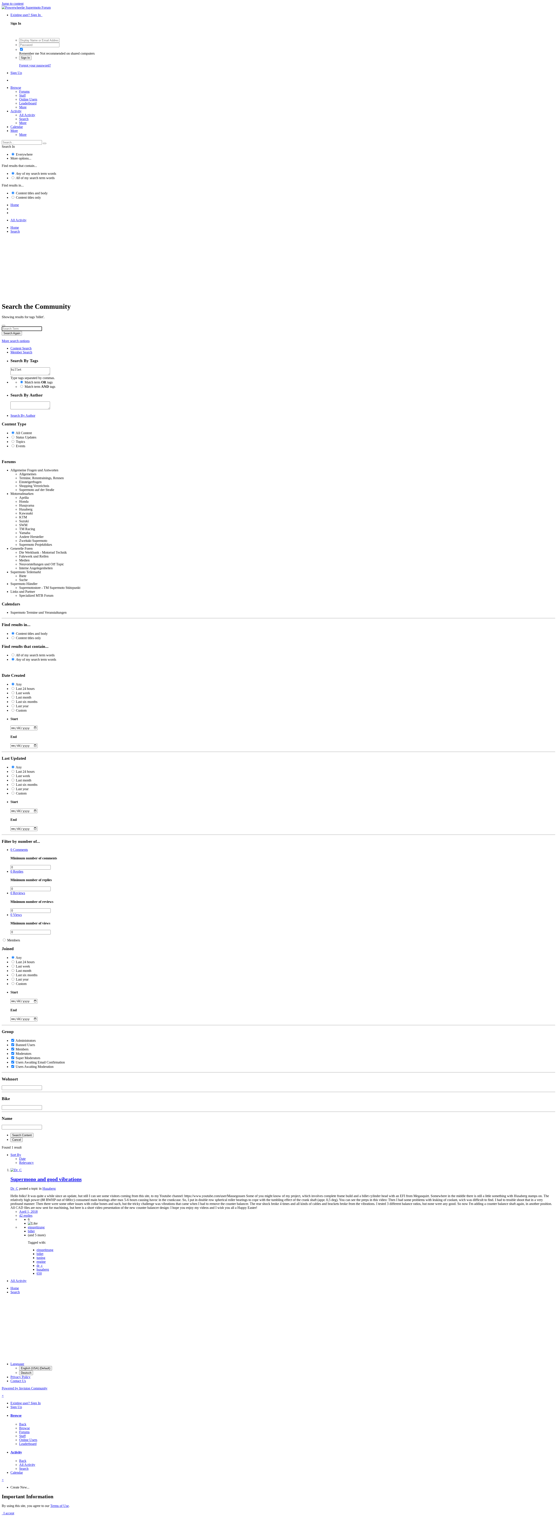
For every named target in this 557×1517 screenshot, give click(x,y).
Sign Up (16, 73)
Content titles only (28, 197)
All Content (24, 433)
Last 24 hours (25, 688)
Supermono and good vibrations (46, 1179)
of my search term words (36, 173)
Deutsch (26, 1372)
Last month (23, 697)
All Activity (27, 115)
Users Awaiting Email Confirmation (40, 1062)
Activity (16, 111)
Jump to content (12, 3)
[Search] (44, 143)
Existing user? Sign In (26, 15)
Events (20, 446)
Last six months (26, 702)
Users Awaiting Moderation (35, 1066)
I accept (8, 1513)
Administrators (25, 1040)
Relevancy (26, 1162)
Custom (21, 710)
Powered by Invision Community (24, 1388)
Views (16, 915)
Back (22, 1424)
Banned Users (25, 1045)
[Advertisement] (132, 267)
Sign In (25, 57)
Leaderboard (28, 103)
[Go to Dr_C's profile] (16, 1170)
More (23, 107)
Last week (23, 693)
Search (24, 119)
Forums (24, 91)
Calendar (16, 127)
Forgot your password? (35, 65)
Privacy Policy (20, 1377)
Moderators (23, 1053)
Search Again (11, 333)
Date (22, 1159)
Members (13, 940)
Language (17, 1364)
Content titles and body (32, 193)
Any (19, 684)
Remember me (29, 53)
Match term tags (39, 382)
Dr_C (14, 1188)
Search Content (22, 1135)
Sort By (15, 1155)
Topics (20, 442)
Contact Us (18, 1381)
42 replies (25, 1215)
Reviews (17, 893)
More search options (16, 341)
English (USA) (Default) (35, 1368)
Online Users (28, 99)
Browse (15, 87)
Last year (22, 706)
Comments (19, 850)
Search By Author (22, 415)
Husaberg (49, 1188)
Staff (22, 95)
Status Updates (26, 437)
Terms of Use (59, 1506)
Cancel (16, 1139)
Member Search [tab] (21, 352)
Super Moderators (28, 1058)
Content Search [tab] (21, 348)
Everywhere (24, 154)
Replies (16, 871)
